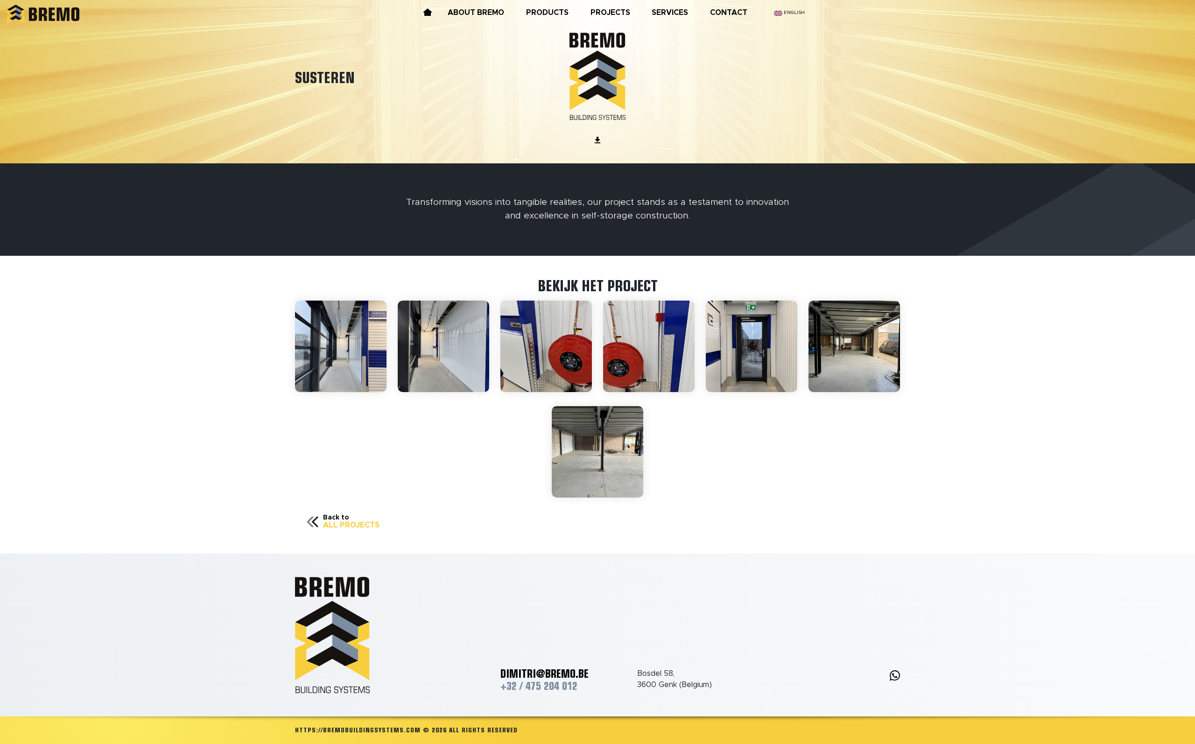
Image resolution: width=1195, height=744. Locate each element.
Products (547, 12)
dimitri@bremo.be (544, 673)
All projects (351, 521)
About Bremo (476, 12)
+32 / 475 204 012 (538, 686)
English (793, 12)
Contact (728, 12)
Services (670, 12)
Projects (610, 12)
